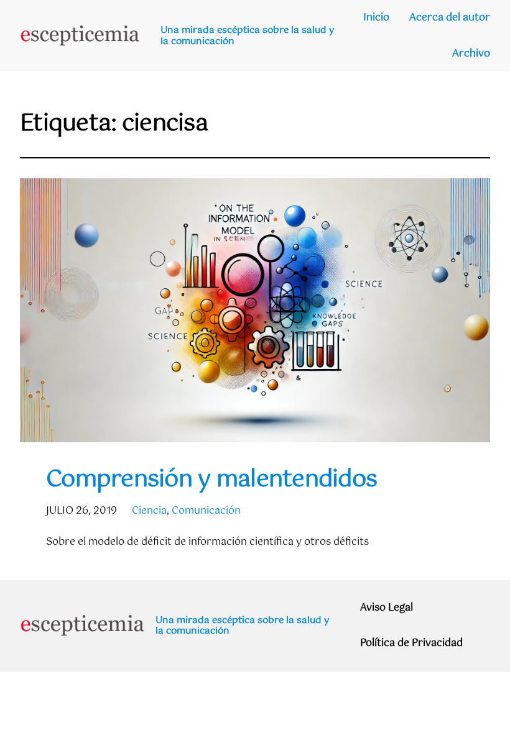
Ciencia (149, 511)
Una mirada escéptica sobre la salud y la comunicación (247, 35)
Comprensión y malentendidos (211, 480)
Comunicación (206, 511)
